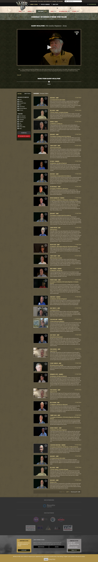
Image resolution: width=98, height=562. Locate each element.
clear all (24, 132)
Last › (67, 492)
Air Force (21, 110)
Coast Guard (22, 106)
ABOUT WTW (55, 4)
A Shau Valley (22, 126)
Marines (21, 101)
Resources (41, 547)
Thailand (21, 121)
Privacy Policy (51, 559)
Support (23, 550)
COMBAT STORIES (34, 4)
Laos (20, 123)
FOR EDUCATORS (92, 4)
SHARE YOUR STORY (62, 8)
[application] (49, 47)
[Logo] (76, 33)
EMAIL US (74, 550)
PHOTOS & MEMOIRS (45, 4)
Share (18, 75)
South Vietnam (22, 117)
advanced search (24, 136)
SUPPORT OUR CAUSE (76, 8)
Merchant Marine (23, 108)
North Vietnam (22, 116)
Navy (20, 104)
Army (20, 99)
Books (57, 547)
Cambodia (21, 119)
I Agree (46, 559)
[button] (49, 47)
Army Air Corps (22, 103)
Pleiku (20, 128)
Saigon (20, 125)
